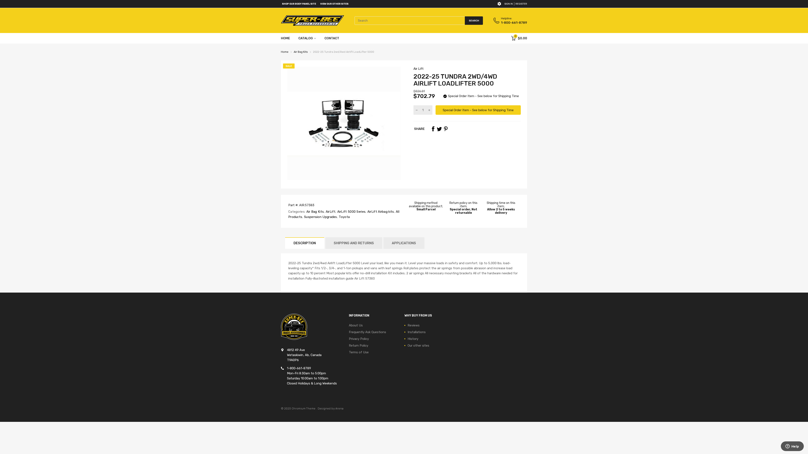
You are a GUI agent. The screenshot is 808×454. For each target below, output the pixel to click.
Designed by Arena (331, 408)
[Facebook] (433, 128)
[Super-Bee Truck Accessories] (312, 20)
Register (521, 4)
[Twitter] (439, 128)
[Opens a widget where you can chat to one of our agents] (792, 446)
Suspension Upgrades (320, 217)
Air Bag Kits (314, 212)
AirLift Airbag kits (380, 212)
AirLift (330, 212)
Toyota (344, 217)
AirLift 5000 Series (350, 212)
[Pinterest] (445, 128)
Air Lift (418, 69)
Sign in (508, 4)
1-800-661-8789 (514, 23)
